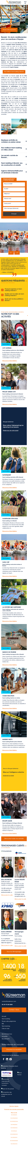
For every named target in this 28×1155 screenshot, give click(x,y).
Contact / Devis (14, 1010)
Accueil (4, 1016)
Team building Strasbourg (14, 1121)
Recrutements (6, 1039)
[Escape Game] (14, 814)
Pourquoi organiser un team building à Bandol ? (13, 289)
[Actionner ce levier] (14, 772)
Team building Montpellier (14, 1140)
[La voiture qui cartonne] (14, 600)
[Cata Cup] (14, 555)
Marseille (17, 79)
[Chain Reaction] (14, 689)
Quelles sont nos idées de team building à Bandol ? (14, 294)
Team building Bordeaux (14, 1134)
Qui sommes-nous (7, 1034)
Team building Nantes (14, 1137)
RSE (3, 1023)
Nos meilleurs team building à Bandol (14, 71)
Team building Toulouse (14, 1127)
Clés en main (5, 1028)
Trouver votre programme (9, 29)
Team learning (6, 1026)
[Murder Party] (14, 731)
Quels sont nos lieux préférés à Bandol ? (14, 299)
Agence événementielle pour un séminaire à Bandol (12, 172)
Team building (6, 1018)
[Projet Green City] (14, 384)
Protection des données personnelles (14, 1109)
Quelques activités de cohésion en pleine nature (11, 141)
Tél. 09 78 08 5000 (7, 1004)
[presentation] (11, 253)
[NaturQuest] (14, 468)
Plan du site (14, 1112)
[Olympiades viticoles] (14, 511)
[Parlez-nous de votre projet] (14, 426)
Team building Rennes (14, 1124)
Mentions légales (14, 1106)
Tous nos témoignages (14, 951)
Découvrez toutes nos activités (14, 838)
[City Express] (14, 341)
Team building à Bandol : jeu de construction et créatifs (11, 164)
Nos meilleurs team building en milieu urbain (11, 149)
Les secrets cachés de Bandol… (9, 156)
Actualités (4, 1036)
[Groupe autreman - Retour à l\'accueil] (14, 3)
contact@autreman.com (9, 1001)
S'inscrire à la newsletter (14, 1049)
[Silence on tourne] (14, 645)
